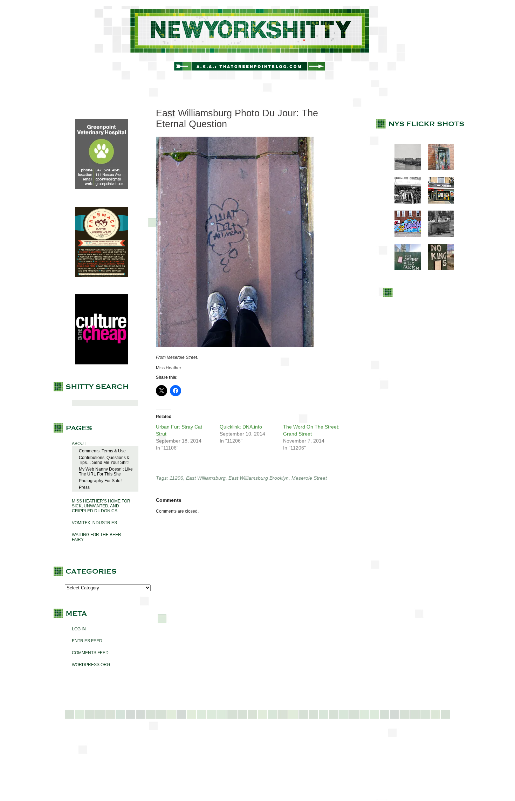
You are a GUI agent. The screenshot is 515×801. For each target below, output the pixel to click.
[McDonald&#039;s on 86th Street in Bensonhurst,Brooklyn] (437, 202)
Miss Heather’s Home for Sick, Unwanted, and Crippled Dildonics (101, 506)
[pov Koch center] (404, 168)
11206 (176, 478)
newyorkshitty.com (257, 43)
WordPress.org (91, 664)
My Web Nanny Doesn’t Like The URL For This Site (106, 472)
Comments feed (90, 652)
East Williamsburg (206, 478)
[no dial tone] (437, 168)
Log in (79, 629)
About (79, 443)
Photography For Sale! (100, 480)
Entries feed (87, 640)
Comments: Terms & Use (102, 451)
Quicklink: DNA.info (241, 427)
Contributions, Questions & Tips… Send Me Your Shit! (104, 460)
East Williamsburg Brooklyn (258, 478)
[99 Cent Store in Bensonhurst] (404, 202)
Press (84, 487)
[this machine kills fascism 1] (404, 268)
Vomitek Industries (94, 522)
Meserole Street (309, 478)
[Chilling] (437, 235)
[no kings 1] (437, 268)
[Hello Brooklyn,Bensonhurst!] (404, 235)
